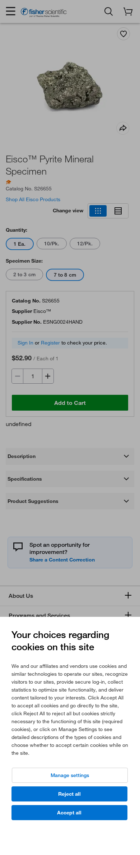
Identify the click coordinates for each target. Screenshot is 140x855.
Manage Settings (70, 775)
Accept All (69, 812)
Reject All (69, 794)
